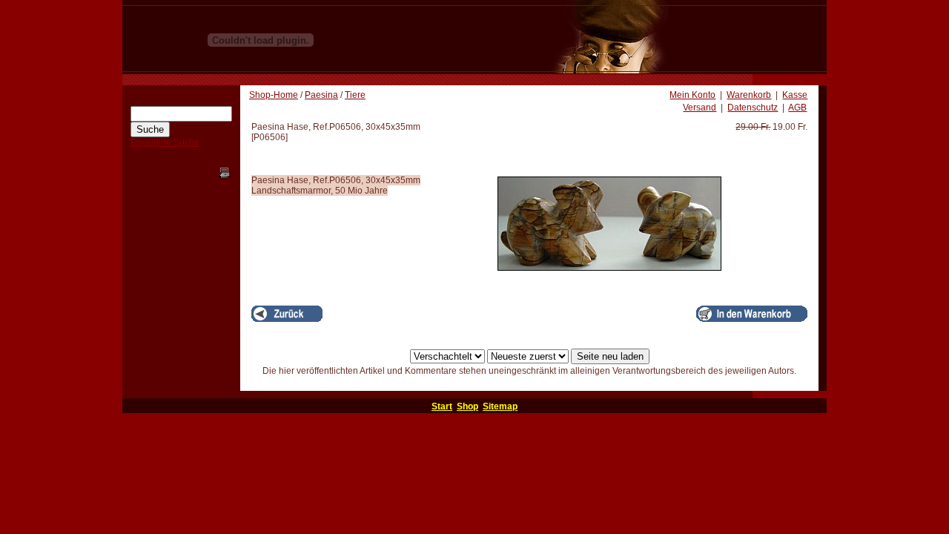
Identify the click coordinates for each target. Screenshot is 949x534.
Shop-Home (273, 95)
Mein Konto (692, 95)
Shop (467, 406)
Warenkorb (749, 95)
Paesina (321, 95)
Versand (699, 107)
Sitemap (500, 406)
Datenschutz (752, 107)
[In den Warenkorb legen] (751, 314)
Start (441, 406)
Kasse (794, 95)
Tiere (355, 95)
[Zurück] (287, 314)
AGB (797, 107)
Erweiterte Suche (164, 142)
